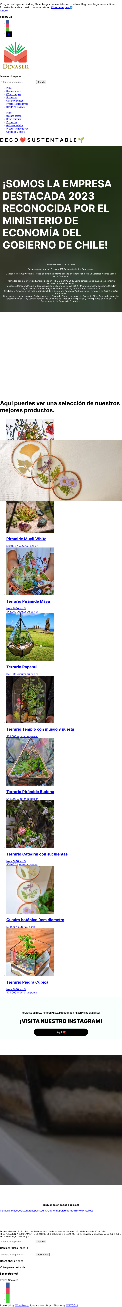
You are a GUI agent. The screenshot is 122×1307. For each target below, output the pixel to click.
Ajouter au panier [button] (27, 611)
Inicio (9, 87)
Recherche (42, 1254)
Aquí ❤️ (61, 1032)
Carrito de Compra (15, 107)
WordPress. (22, 1305)
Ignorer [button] (4, 10)
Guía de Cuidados (14, 100)
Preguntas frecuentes (17, 103)
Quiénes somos (13, 91)
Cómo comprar (13, 94)
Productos (11, 97)
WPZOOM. (72, 1305)
